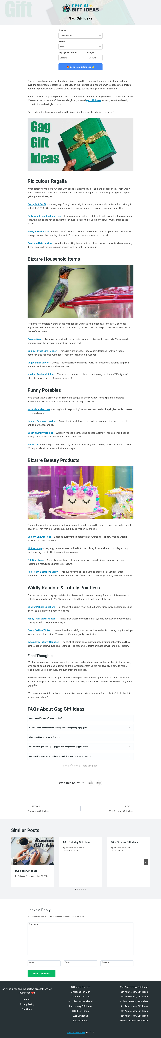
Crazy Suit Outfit (37, 204)
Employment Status (67, 52)
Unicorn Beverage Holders (42, 421)
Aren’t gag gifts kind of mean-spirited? (45, 718)
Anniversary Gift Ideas (80, 1006)
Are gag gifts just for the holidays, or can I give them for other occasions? (60, 756)
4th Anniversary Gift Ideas (134, 996)
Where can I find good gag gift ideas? (45, 737)
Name (32, 962)
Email (68, 962)
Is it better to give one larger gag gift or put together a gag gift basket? (59, 747)
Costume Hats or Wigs (40, 243)
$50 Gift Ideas (80, 1020)
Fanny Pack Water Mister (41, 618)
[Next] (146, 862)
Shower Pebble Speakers (41, 606)
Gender (61, 41)
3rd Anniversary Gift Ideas (134, 1006)
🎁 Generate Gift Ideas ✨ (80, 67)
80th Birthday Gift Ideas (121, 809)
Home (27, 999)
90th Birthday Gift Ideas (124, 842)
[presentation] (32, 851)
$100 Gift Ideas (80, 1011)
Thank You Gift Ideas (38, 809)
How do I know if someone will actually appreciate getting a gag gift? (58, 728)
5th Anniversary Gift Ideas (134, 1015)
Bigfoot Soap (35, 548)
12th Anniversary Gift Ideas (134, 1001)
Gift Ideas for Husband (80, 1001)
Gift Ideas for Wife (80, 996)
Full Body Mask (36, 560)
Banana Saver (35, 339)
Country (62, 30)
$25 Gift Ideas (80, 1015)
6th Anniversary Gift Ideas (134, 991)
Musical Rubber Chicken (41, 374)
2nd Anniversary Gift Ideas (134, 987)
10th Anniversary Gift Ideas (134, 1020)
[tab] (75, 889)
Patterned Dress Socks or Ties (44, 216)
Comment (34, 924)
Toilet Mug (33, 444)
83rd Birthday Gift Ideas (76, 842)
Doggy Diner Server (38, 362)
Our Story (27, 1009)
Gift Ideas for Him (80, 987)
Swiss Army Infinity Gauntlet (43, 642)
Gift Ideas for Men (80, 991)
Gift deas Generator (26, 876)
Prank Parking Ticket (39, 630)
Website (105, 962)
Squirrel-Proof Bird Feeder (42, 350)
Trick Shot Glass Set (39, 409)
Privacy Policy (26, 1004)
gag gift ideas (93, 100)
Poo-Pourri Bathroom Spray (43, 571)
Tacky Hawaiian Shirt (39, 231)
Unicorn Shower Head (39, 536)
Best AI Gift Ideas (76, 1032)
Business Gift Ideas (26, 871)
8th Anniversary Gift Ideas (134, 1011)
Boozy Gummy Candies (40, 432)
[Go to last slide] (15, 862)
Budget (90, 52)
